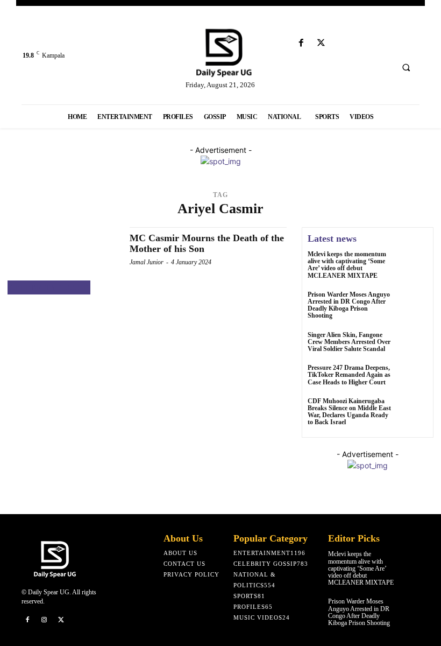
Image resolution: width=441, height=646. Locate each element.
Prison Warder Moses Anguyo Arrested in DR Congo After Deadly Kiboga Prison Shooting (349, 305)
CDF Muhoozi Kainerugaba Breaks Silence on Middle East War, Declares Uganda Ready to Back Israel (349, 411)
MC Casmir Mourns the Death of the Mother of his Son (207, 243)
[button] (406, 67)
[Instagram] (45, 620)
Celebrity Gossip (49, 288)
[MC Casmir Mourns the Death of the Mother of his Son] (63, 260)
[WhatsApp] (78, 620)
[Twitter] (321, 43)
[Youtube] (341, 43)
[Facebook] (301, 43)
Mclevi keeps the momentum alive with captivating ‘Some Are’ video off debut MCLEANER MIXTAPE (347, 264)
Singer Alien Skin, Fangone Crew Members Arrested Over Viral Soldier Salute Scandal (349, 342)
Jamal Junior (146, 262)
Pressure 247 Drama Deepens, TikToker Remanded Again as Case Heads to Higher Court (349, 374)
